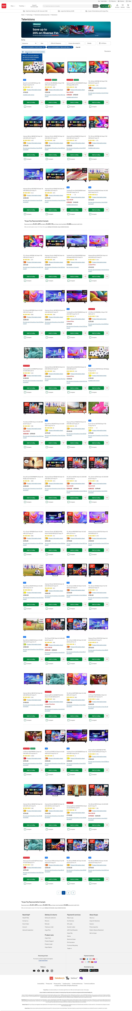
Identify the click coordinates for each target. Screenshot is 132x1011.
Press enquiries (94, 927)
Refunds (47, 924)
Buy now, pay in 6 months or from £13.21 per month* (77, 382)
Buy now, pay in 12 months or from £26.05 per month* (98, 650)
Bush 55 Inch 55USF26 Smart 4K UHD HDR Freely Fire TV (54, 424)
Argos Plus (48, 930)
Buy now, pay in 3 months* (73, 267)
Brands (89, 43)
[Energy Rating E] (25, 143)
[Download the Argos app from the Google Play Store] (94, 971)
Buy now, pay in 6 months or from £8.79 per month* (33, 544)
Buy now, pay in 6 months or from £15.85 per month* (98, 762)
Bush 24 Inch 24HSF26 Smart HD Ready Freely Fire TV (31, 84)
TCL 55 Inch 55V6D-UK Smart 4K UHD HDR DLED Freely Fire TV (98, 861)
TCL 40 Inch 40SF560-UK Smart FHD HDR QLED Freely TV (32, 256)
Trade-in (69, 948)
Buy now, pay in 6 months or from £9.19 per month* (55, 148)
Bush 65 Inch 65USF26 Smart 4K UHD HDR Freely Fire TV (32, 586)
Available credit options (28, 94)
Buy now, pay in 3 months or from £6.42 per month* (55, 95)
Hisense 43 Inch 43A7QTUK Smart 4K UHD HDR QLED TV (98, 532)
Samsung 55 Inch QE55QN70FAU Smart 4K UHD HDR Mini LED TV (77, 806)
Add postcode (28, 51)
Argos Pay (69, 933)
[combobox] (67, 6)
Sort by (23, 40)
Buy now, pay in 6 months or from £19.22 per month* (97, 819)
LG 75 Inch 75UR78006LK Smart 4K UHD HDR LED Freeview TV (97, 695)
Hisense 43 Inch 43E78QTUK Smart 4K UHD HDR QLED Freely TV (55, 311)
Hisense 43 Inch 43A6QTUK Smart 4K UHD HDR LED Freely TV (54, 256)
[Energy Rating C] (25, 644)
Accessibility (40, 983)
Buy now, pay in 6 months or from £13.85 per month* (55, 544)
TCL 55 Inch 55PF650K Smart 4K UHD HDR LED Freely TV (32, 311)
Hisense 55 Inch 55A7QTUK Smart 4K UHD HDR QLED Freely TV (98, 256)
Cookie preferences (77, 983)
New (42, 43)
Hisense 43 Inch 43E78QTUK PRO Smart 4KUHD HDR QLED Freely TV (54, 532)
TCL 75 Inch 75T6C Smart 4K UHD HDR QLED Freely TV (55, 639)
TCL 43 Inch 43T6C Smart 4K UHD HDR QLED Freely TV (98, 477)
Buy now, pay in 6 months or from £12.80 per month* (32, 148)
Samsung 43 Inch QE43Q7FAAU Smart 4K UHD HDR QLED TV (33, 861)
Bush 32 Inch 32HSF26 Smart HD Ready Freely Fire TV (98, 369)
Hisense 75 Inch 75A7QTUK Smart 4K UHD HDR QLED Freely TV (54, 585)
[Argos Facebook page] (38, 971)
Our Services (70, 921)
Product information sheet (34, 89)
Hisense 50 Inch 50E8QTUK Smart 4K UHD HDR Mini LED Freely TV (54, 805)
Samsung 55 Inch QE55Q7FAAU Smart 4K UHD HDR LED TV (33, 369)
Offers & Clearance (56, 43)
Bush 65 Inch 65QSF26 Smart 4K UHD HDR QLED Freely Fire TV (32, 641)
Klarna (69, 936)
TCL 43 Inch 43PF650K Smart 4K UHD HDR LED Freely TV (32, 532)
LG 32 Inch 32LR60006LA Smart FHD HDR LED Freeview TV (54, 84)
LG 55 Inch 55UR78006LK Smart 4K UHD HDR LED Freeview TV (32, 752)
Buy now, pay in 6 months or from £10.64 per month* (97, 491)
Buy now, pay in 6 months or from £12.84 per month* (32, 764)
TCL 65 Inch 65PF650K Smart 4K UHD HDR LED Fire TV (76, 532)
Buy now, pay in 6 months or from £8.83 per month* (98, 324)
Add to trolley (31, 102)
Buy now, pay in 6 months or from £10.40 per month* (76, 652)
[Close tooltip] (41, 55)
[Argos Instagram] (52, 971)
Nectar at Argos (71, 939)
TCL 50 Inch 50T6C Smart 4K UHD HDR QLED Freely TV (76, 477)
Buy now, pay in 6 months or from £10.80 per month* (54, 322)
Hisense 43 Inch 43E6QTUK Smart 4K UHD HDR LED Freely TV (54, 137)
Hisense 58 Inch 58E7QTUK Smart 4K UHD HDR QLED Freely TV (32, 694)
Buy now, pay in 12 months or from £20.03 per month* (33, 381)
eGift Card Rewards (72, 930)
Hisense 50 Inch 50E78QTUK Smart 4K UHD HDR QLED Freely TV (33, 189)
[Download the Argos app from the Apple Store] (83, 971)
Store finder (25, 924)
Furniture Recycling (72, 945)
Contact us (25, 921)
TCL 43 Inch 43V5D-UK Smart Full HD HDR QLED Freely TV (54, 861)
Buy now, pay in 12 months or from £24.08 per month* (98, 707)
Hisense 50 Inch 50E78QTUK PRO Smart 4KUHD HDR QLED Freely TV (97, 750)
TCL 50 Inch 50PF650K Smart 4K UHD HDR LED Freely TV (76, 694)
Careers (92, 924)
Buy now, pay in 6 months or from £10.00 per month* (97, 203)
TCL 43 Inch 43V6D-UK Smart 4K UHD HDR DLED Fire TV (76, 641)
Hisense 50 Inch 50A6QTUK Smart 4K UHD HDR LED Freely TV (54, 189)
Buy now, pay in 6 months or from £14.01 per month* (98, 270)
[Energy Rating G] (25, 376)
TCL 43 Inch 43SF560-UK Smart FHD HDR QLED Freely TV (97, 82)
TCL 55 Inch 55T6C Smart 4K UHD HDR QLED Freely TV (33, 422)
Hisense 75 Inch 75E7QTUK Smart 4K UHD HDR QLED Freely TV (98, 639)
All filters (103, 43)
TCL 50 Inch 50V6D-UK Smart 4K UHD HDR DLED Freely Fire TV (54, 752)
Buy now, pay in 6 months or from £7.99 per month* (98, 598)
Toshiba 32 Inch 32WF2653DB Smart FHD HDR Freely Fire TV (76, 191)
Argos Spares (48, 947)
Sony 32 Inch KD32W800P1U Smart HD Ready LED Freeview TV (33, 477)
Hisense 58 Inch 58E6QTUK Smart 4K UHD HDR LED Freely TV (32, 137)
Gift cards (69, 924)
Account (24, 927)
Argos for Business (95, 921)
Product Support (49, 941)
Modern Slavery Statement (97, 930)
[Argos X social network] (43, 971)
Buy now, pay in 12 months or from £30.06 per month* (76, 818)
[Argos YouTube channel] (34, 971)
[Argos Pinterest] (47, 971)
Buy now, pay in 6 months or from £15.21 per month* (77, 544)
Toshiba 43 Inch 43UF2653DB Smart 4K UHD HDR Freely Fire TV (77, 752)
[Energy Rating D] (25, 90)
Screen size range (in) (74, 43)
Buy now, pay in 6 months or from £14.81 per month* (33, 598)
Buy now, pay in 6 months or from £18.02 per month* (54, 816)
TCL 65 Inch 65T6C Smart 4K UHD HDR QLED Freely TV (98, 805)
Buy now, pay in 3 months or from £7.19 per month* (98, 93)
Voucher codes (71, 927)
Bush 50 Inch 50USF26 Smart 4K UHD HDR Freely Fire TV (98, 191)
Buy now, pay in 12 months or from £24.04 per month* (55, 653)
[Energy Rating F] (46, 90)
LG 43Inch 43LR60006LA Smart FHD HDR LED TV (97, 313)
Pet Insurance (71, 942)
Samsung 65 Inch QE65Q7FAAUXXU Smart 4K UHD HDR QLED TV (54, 695)
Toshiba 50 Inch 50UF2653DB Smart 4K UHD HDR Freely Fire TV (77, 313)
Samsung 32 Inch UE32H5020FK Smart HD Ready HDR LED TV (77, 84)
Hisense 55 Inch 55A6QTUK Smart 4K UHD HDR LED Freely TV (76, 137)
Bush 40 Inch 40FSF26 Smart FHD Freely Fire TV (97, 424)
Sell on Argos (93, 933)
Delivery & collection (50, 917)
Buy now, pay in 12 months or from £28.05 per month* (54, 596)
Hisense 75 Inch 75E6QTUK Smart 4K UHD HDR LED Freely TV (76, 422)
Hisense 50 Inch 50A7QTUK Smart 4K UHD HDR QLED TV (76, 368)
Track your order (49, 927)
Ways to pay (70, 917)
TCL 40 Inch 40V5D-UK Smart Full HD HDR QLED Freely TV (76, 586)
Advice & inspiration (27, 930)
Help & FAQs (25, 917)
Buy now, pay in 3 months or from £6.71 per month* (33, 268)
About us (92, 917)
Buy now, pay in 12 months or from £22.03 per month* (76, 434)
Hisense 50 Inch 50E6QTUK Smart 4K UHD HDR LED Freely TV (54, 477)
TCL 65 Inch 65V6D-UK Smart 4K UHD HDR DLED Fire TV (76, 861)
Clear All (78, 47)
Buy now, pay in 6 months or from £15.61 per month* (33, 650)
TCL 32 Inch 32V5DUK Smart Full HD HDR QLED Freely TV (97, 586)
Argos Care (48, 938)
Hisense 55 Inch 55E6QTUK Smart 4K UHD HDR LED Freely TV (32, 805)
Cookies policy (66, 983)
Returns (47, 921)
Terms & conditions (89, 983)
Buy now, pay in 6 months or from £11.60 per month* (33, 322)
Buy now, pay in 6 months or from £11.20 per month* (55, 201)
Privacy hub (49, 983)
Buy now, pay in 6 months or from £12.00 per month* (76, 148)
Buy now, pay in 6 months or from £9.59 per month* (77, 595)
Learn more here (43, 960)
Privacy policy (57, 983)
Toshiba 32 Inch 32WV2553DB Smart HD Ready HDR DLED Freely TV (76, 256)
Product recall (48, 944)
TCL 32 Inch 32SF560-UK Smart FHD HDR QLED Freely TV (97, 137)
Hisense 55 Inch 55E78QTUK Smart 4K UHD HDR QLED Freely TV (55, 368)
